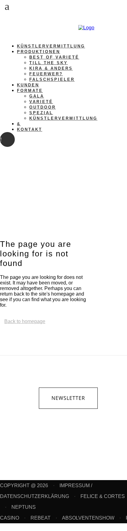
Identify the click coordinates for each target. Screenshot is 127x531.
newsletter (68, 398)
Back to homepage (24, 321)
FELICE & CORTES (102, 496)
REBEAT (41, 518)
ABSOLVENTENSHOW (88, 518)
